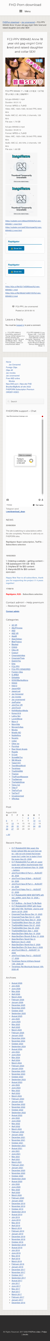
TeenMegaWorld (19, 765)
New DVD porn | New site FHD (19, 384)
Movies (12, 381)
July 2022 (16, 1118)
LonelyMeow (17, 718)
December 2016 (18, 1302)
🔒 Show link (16, 248)
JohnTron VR (17, 705)
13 (12, 823)
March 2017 (17, 1294)
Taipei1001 (16, 762)
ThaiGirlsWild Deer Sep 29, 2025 (25, 928)
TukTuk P (15, 793)
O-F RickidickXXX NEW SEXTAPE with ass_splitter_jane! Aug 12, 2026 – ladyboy (28, 898)
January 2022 (17, 1134)
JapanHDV (16, 688)
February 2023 (18, 1098)
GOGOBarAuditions (20, 680)
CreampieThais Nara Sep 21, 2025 (26, 919)
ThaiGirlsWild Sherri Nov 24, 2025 (26, 922)
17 (34, 823)
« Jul (8, 834)
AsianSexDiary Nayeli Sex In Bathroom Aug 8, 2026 (23, 940)
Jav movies (10, 372)
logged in (20, 325)
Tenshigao (16, 768)
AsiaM (14, 636)
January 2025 (17, 1035)
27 (12, 829)
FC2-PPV (19, 306)
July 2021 (16, 1151)
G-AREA (15, 674)
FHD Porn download (25, 4)
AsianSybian (17, 639)
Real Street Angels (19, 749)
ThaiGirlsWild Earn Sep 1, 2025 (25, 930)
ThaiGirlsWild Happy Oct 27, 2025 (26, 925)
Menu (27, 11)
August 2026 (17, 983)
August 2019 (17, 1214)
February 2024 (18, 1065)
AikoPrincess (17, 627)
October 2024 (17, 1043)
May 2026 (16, 991)
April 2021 (16, 1159)
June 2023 (16, 1087)
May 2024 (16, 1057)
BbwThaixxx (17, 641)
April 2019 (16, 1225)
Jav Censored (15, 364)
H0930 (14, 683)
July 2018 (16, 1250)
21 (18, 826)
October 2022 (17, 1109)
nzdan (14, 740)
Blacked (15, 644)
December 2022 (18, 1104)
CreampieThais (18, 658)
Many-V (15, 721)
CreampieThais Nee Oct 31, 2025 (26, 917)
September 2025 (19, 1013)
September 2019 (19, 1211)
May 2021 (16, 1156)
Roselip (15, 751)
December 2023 (18, 1071)
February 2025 (18, 1032)
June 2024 (16, 1054)
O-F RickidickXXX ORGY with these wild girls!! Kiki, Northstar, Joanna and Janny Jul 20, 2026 (27, 909)
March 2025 (17, 1030)
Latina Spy (16, 716)
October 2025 (17, 1010)
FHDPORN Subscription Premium (20, 389)
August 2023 (17, 1082)
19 (7, 826)
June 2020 (16, 1187)
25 (40, 826)
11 (40, 820)
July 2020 (16, 1184)
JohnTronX (16, 707)
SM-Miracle (16, 760)
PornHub (15, 746)
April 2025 (16, 1027)
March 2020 (17, 1195)
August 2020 (17, 1181)
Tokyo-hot (16, 785)
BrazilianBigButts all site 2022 (18, 386)
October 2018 (17, 1242)
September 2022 (19, 1112)
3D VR (14, 625)
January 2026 (17, 1002)
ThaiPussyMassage (20, 776)
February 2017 (18, 1297)
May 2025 (16, 1024)
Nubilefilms (16, 735)
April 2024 (16, 1060)
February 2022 (18, 1131)
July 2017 (16, 1283)
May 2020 (16, 1189)
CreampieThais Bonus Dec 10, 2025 (27, 914)
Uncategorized (18, 796)
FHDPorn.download (11, 22)
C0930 (14, 647)
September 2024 (19, 1046)
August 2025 (17, 1016)
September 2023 (19, 1079)
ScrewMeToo (17, 757)
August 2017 (17, 1280)
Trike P (14, 787)
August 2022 (17, 1115)
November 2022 (18, 1107)
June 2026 (16, 988)
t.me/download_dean (15, 511)
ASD (13, 630)
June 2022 (16, 1120)
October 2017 (17, 1275)
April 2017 (16, 1291)
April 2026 (16, 994)
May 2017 (16, 1288)
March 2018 (17, 1261)
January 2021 (17, 1167)
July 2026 (16, 985)
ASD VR (15, 633)
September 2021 (19, 1145)
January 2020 (17, 1200)
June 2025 (16, 1021)
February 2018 (18, 1264)
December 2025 (18, 1005)
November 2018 (18, 1239)
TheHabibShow (18, 782)
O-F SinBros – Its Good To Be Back (26, 903)
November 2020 (18, 1173)
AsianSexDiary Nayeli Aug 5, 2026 (26, 944)
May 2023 (16, 1090)
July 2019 (16, 1217)
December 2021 (18, 1137)
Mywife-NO (16, 732)
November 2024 (18, 1041)
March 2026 (17, 996)
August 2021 (17, 1148)
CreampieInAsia (18, 655)
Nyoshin (15, 738)
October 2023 (17, 1076)
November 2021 (18, 1140)
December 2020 (18, 1170)
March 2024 (17, 1063)
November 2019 (18, 1206)
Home (8, 361)
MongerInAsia (17, 727)
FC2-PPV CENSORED (21, 669)
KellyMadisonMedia (20, 710)
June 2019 (16, 1220)
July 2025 (16, 1019)
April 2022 (16, 1126)
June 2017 (16, 1286)
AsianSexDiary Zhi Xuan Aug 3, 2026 (27, 947)
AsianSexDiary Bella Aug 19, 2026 (26, 933)
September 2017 (19, 1277)
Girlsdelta (16, 677)
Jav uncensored (28, 22)
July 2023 (16, 1085)
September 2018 (19, 1244)
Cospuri (15, 652)
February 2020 (18, 1198)
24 (34, 826)
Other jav (15, 743)
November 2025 (18, 1008)
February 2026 (18, 999)
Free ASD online (13, 378)
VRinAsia (15, 798)
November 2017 (18, 1272)
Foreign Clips (11, 367)
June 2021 (16, 1154)
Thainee (15, 773)
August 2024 (17, 1049)
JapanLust (16, 691)
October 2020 (17, 1176)
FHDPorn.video (34, 1332)
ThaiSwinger (17, 779)
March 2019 (17, 1228)
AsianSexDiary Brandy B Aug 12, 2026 (28, 936)
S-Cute (14, 754)
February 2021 (18, 1165)
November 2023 (18, 1074)
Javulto (25, 1334)
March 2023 (17, 1096)
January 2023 (17, 1101)
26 (7, 829)
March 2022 (17, 1129)
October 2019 (17, 1209)
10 (34, 820)
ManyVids (16, 724)
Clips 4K (9, 370)
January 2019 (17, 1233)
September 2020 (19, 1178)
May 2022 (16, 1123)
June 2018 (16, 1253)
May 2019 (16, 1222)
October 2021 (17, 1142)
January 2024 (17, 1068)
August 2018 (17, 1247)
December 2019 (18, 1203)
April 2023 (16, 1093)
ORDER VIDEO (12, 392)
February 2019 (18, 1231)
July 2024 (16, 1052)
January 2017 (17, 1299)
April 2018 (16, 1258)
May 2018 (16, 1255)
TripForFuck (17, 790)
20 (12, 826)
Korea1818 (16, 713)
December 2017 (18, 1269)
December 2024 (18, 1038)
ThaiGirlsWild (17, 771)
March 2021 (17, 1162)
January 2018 (17, 1266)
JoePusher (16, 702)
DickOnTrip (16, 661)
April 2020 (16, 1192)
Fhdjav (44, 1332)
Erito (13, 663)
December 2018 (18, 1236)
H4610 (14, 685)
